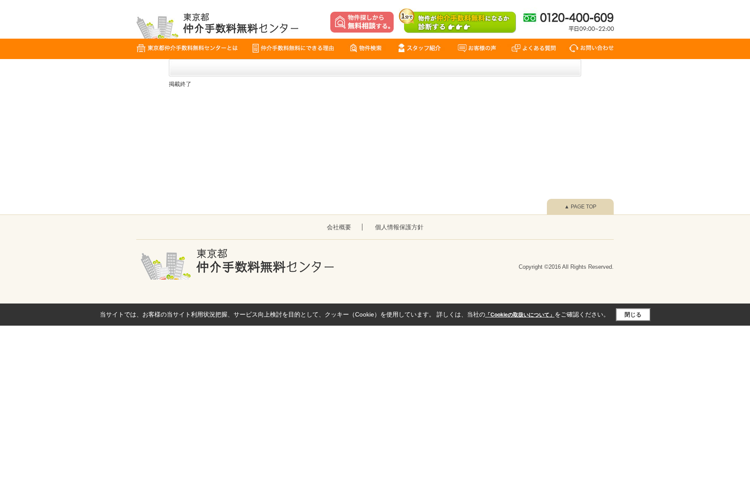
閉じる (633, 314)
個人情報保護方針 (399, 227)
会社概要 (339, 227)
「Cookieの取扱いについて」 (520, 315)
